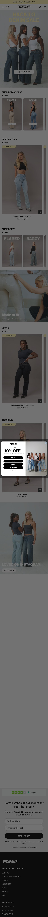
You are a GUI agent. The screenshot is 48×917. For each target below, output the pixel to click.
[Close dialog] (46, 442)
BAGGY (13, 457)
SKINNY (13, 464)
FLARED (13, 461)
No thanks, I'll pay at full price (13, 470)
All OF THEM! (13, 467)
